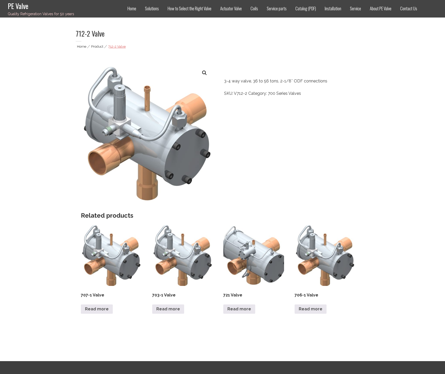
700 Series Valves (284, 93)
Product (97, 46)
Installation (333, 8)
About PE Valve (380, 8)
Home (131, 8)
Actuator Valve (231, 8)
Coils (254, 8)
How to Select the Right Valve (189, 8)
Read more (97, 309)
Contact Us (408, 8)
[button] (204, 73)
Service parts (277, 8)
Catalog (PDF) (305, 8)
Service (355, 8)
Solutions (152, 8)
